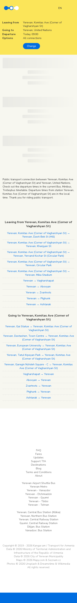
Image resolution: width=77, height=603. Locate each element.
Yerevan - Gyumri (38, 497)
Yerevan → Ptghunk (38, 298)
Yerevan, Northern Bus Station (38, 516)
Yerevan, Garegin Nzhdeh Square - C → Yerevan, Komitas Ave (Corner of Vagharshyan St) (38, 366)
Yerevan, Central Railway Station (38, 519)
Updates (38, 457)
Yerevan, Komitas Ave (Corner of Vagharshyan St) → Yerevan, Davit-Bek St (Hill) (38, 235)
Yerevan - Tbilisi (38, 501)
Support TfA (38, 461)
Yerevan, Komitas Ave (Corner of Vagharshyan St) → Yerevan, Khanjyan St (38, 244)
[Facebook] (27, 597)
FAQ (38, 450)
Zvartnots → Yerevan (38, 386)
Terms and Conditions (39, 472)
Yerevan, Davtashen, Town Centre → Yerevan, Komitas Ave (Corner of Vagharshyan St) (38, 337)
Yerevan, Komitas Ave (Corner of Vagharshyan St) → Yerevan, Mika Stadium (38, 273)
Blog (38, 468)
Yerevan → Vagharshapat (38, 280)
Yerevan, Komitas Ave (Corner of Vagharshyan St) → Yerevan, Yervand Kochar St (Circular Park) (38, 254)
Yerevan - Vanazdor (38, 490)
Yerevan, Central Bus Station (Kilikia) (38, 512)
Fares (38, 454)
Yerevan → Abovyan (38, 286)
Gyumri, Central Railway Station (39, 523)
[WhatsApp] (49, 597)
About (38, 475)
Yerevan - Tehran (38, 505)
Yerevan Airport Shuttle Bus (38, 483)
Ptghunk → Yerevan (38, 391)
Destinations (38, 465)
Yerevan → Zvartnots (38, 292)
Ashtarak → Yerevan (38, 397)
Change (31, 46)
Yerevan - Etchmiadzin (38, 494)
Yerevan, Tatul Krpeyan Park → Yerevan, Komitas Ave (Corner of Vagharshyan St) (38, 356)
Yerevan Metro (38, 486)
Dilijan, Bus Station (38, 526)
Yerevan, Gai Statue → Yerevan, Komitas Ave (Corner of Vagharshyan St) (38, 328)
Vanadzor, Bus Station (38, 530)
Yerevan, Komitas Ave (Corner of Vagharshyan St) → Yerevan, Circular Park (38, 263)
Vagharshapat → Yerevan (38, 374)
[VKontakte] (38, 597)
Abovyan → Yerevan (38, 380)
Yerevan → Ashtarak (38, 304)
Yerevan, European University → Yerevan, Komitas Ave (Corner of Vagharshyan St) (38, 347)
